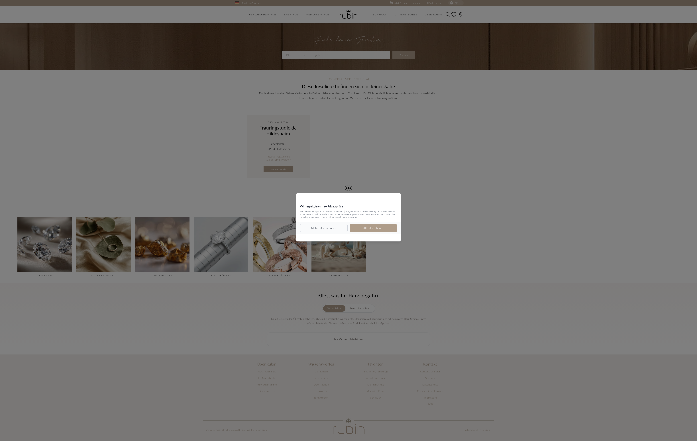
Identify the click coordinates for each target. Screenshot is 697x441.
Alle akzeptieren (373, 228)
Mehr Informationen (324, 228)
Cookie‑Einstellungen (329, 243)
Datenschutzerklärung (306, 243)
